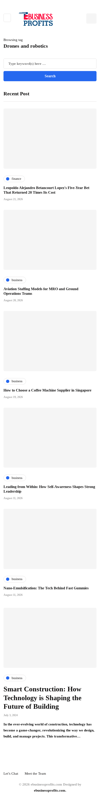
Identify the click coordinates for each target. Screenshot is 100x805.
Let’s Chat (10, 773)
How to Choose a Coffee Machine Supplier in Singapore (47, 390)
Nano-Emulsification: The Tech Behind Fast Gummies (46, 588)
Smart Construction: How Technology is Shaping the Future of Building (42, 697)
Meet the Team (35, 773)
